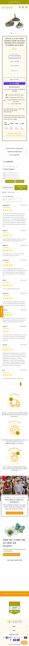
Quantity (14, 70)
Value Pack (14, 54)
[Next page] (20, 384)
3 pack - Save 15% (14, 57)
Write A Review (19, 181)
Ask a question (14, 155)
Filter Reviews (8, 196)
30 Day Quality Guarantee (14, 148)
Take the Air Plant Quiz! (14, 134)
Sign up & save (14, 634)
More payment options (14, 87)
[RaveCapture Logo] (8, 161)
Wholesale (13, 109)
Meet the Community (14, 513)
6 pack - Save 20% (14, 61)
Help (14, 630)
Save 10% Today (1, 311)
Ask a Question (10, 181)
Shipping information (14, 151)
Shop (14, 626)
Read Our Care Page (11, 554)
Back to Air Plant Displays (15, 593)
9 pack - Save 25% (14, 65)
